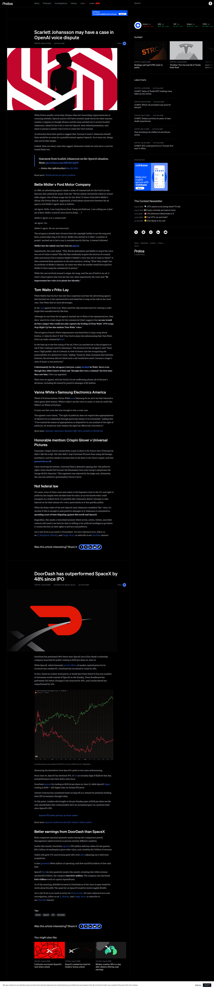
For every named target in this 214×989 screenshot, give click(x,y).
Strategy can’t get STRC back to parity (148, 61)
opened (47, 779)
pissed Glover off (42, 455)
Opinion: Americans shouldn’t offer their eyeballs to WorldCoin (74, 426)
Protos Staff (60, 38)
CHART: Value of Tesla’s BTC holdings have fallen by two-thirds (153, 87)
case (42, 302)
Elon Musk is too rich (156, 215)
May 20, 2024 (72, 163)
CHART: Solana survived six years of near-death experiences (153, 114)
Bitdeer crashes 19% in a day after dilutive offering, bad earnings (108, 961)
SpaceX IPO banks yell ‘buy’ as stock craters (58, 810)
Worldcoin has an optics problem (60, 170)
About (136, 237)
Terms (136, 240)
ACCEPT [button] (207, 985)
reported (66, 841)
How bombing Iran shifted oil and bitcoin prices (152, 128)
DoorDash (57, 579)
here (62, 334)
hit (75, 770)
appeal (75, 240)
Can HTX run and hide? (157, 212)
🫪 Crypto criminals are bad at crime (160, 205)
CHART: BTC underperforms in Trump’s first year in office (153, 141)
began (107, 779)
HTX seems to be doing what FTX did (163, 201)
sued (73, 393)
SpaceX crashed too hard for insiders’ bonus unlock (68, 817)
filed (44, 867)
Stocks (73, 579)
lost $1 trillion (70, 660)
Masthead (144, 237)
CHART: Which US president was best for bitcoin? (152, 100)
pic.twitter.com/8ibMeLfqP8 (62, 157)
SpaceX (67, 579)
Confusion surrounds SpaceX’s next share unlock (48, 960)
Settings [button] (198, 985)
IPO (62, 579)
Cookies (153, 237)
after (82, 849)
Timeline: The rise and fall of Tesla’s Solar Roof (185, 61)
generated (45, 858)
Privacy (160, 237)
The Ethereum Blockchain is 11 (160, 208)
